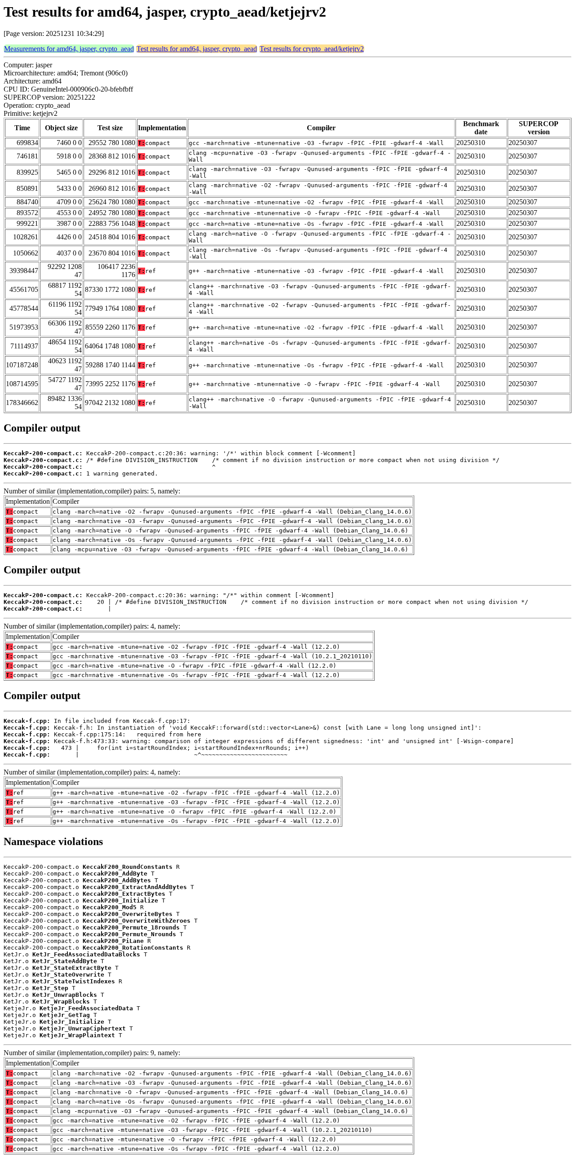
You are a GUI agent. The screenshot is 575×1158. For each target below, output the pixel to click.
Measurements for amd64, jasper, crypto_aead (69, 49)
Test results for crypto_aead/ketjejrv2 (312, 49)
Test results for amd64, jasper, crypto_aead (197, 49)
